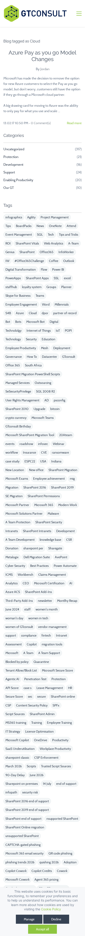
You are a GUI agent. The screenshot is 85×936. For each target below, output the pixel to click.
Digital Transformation (20, 269)
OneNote (55, 226)
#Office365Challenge (29, 261)
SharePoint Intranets (37, 531)
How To (32, 357)
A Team (28, 653)
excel (67, 278)
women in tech (38, 618)
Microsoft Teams (43, 418)
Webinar (58, 444)
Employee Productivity (20, 348)
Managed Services (17, 383)
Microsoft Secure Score (57, 670)
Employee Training (59, 723)
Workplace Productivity (55, 749)
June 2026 (37, 775)
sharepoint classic (17, 758)
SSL (56, 278)
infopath (11, 792)
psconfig (59, 400)
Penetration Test (35, 679)
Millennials (62, 304)
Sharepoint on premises (21, 784)
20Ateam (65, 435)
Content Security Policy (32, 705)
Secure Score (14, 696)
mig (72, 479)
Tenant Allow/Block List (21, 670)
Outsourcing (43, 383)
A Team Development (20, 540)
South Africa (33, 365)
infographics (13, 217)
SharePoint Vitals (27, 243)
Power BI (58, 269)
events (10, 444)
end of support (66, 784)
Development (13, 165)
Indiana (56, 461)
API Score (12, 688)
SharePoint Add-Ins (38, 592)
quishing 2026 (49, 862)
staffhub (11, 287)
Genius (10, 252)
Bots (18, 322)
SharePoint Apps (37, 278)
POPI (68, 330)
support (10, 635)
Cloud (33, 313)
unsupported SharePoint (22, 836)
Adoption (70, 862)
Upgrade (39, 409)
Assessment (13, 644)
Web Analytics (53, 243)
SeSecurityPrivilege (18, 391)
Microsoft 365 (43, 505)
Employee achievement (49, 479)
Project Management (55, 217)
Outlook (68, 261)
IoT (58, 330)
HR (70, 688)
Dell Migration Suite (37, 557)
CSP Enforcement (46, 758)
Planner (66, 287)
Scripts (31, 766)
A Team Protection (17, 522)
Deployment (61, 348)
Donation (11, 548)
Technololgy (13, 330)
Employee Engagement (21, 304)
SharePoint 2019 (62, 487)
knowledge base (50, 540)
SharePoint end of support (23, 819)
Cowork (62, 871)
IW (7, 261)
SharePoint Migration (63, 470)
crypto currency (16, 418)
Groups (51, 287)
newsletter (45, 601)
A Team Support (49, 653)
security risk (30, 792)
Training (36, 723)
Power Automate (65, 566)
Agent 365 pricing (46, 879)
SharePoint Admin (42, 714)
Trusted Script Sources (56, 766)
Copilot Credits (42, 871)
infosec (43, 444)
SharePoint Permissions (44, 496)
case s (28, 688)
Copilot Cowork (16, 871)
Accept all (42, 929)
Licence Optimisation (39, 731)
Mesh (44, 348)
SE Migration (14, 496)
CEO (26, 583)
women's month (47, 609)
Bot (7, 322)
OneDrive (40, 740)
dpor (45, 313)
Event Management (18, 234)
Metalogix (12, 557)
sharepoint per (33, 548)
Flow (44, 269)
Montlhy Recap (67, 601)
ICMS (9, 575)
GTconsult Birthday (18, 426)
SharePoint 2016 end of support (27, 801)
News (40, 226)
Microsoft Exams (16, 479)
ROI (8, 243)
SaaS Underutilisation (20, 749)
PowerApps (13, 278)
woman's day (14, 618)
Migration (11, 487)
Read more (74, 123)
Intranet (61, 635)
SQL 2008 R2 (45, 391)
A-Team (73, 243)
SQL (40, 234)
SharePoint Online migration (24, 827)
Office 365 (12, 365)
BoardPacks (24, 226)
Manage (29, 919)
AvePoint (61, 557)
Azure (20, 313)
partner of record (65, 313)
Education (48, 339)
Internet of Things (39, 330)
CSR (69, 540)
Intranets (11, 531)
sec (30, 696)
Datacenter (49, 357)
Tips (8, 226)
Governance (13, 357)
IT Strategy (12, 731)
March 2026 (13, 766)
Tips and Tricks (68, 234)
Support (9, 172)
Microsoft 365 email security (24, 853)
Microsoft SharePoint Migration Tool (29, 435)
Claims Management (52, 575)
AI (70, 583)
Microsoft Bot (35, 322)
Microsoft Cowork (17, 879)
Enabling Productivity (18, 180)
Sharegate (55, 548)
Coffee (53, 261)
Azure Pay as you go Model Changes (42, 55)
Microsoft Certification (49, 583)
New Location (14, 470)
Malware (53, 513)
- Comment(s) (40, 123)
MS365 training (15, 723)
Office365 (46, 252)
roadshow (26, 444)
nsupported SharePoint (62, 819)
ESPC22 (29, 461)
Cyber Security (15, 566)
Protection (10, 157)
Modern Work (67, 505)
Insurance (29, 452)
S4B (8, 313)
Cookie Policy (51, 909)
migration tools (52, 644)
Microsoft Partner (17, 505)
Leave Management (49, 688)
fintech (46, 635)
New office (36, 470)
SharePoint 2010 (17, 409)
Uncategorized (13, 149)
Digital (54, 322)
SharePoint (27, 252)
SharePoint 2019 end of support (27, 810)
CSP (8, 705)
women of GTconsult (19, 627)
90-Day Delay (15, 775)
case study (12, 461)
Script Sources (15, 714)
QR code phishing (60, 853)
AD (46, 400)
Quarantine (41, 662)
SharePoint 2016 (34, 487)
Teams (40, 296)
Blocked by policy (17, 662)
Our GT (8, 188)
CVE (44, 452)
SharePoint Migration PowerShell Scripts (32, 374)
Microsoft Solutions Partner (24, 513)
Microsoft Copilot (17, 740)
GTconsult (68, 357)
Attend (71, 226)
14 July (47, 784)
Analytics (11, 583)
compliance (28, 635)
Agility (31, 217)
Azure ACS (12, 592)
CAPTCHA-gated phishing (23, 845)
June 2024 (12, 609)
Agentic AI (12, 679)
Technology (13, 339)
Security (31, 339)
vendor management (52, 627)
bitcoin (55, 409)
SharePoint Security (48, 522)
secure (41, 696)
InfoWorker (66, 252)
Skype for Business (18, 296)
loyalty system (31, 287)
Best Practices (39, 566)
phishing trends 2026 (19, 862)
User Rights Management (22, 400)
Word (46, 304)
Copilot (32, 644)
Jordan (44, 69)
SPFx (56, 705)
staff (27, 609)
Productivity (60, 740)
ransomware (60, 452)
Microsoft (11, 653)
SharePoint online (63, 696)
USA (43, 461)
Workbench (25, 575)
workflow (11, 452)
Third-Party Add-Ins (19, 601)
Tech (51, 234)
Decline (56, 919)
